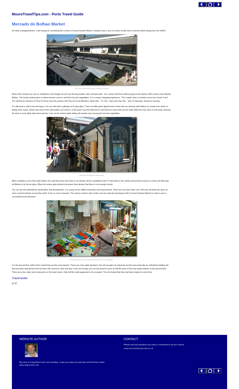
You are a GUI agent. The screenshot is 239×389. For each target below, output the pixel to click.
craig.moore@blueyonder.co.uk (138, 348)
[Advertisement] (91, 308)
